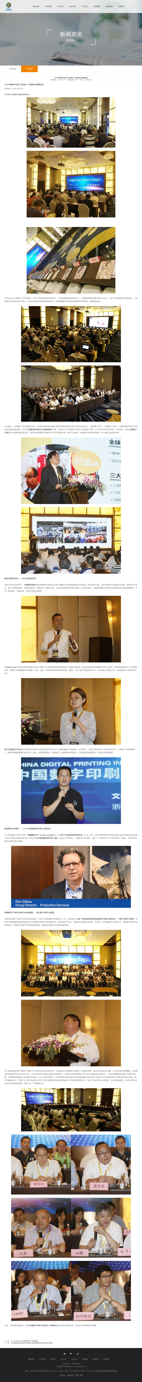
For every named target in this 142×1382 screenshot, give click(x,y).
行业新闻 (29, 69)
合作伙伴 (72, 6)
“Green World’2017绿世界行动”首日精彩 (24, 1341)
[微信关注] (71, 1354)
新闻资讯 (109, 6)
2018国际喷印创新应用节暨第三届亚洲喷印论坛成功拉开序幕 (32, 1343)
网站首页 (36, 6)
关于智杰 (48, 6)
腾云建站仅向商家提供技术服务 (106, 1371)
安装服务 (97, 6)
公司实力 (60, 6)
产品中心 (85, 6)
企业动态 (12, 69)
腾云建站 (71, 1375)
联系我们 (121, 6)
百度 (76, 1375)
